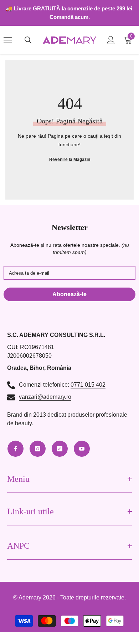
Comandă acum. (70, 17)
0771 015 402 (88, 385)
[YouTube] (81, 448)
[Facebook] (15, 448)
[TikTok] (59, 448)
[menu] (8, 40)
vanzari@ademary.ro (45, 397)
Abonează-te (69, 294)
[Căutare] (28, 40)
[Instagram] (37, 448)
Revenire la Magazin (69, 159)
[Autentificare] (111, 40)
